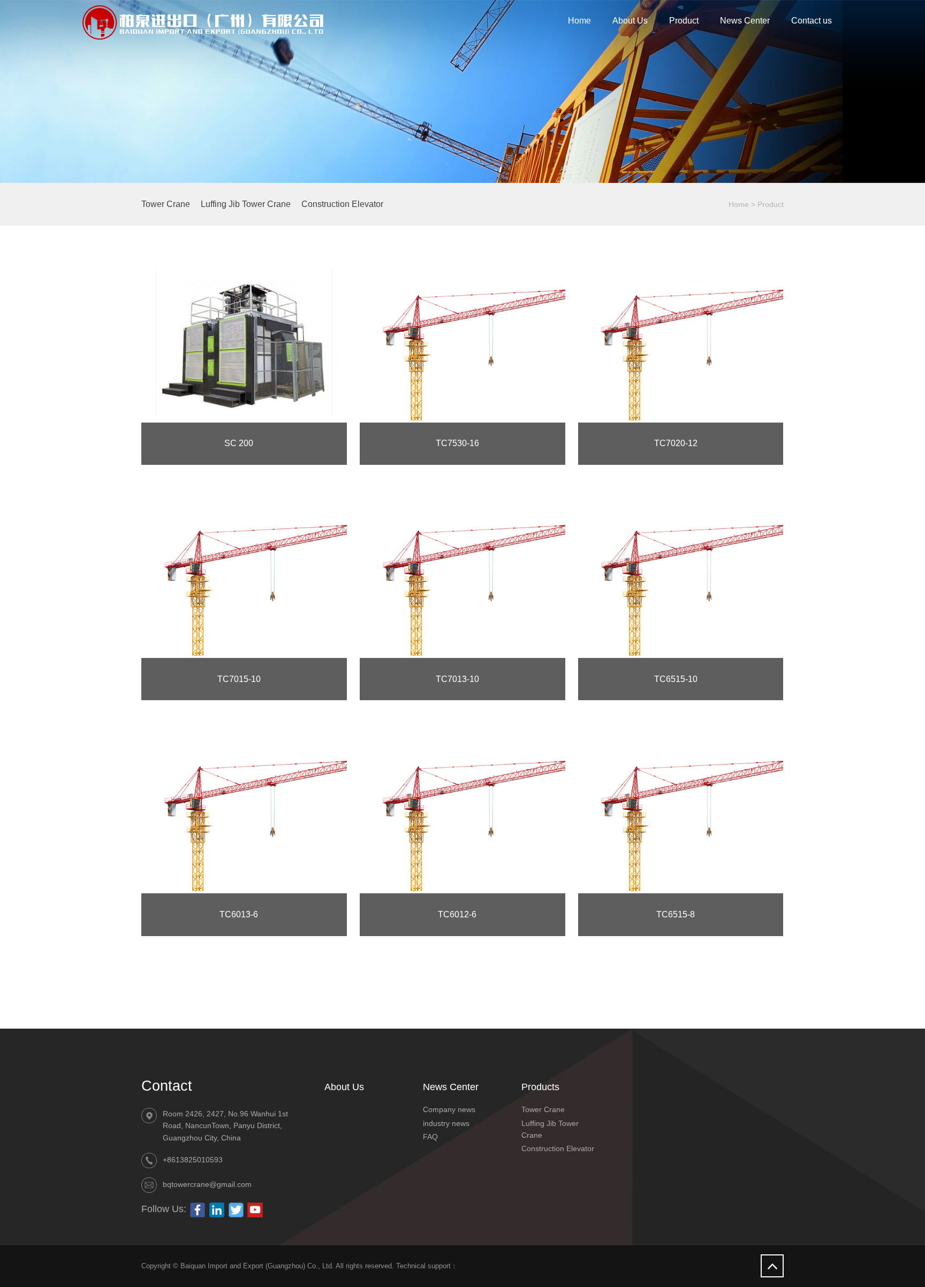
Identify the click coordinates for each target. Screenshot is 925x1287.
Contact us (811, 20)
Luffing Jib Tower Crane (246, 204)
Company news (449, 1109)
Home (579, 20)
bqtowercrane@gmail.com (207, 1184)
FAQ (430, 1136)
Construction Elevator (342, 204)
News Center (745, 20)
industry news (446, 1123)
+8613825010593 (193, 1159)
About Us (630, 20)
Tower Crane (165, 204)
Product (684, 20)
